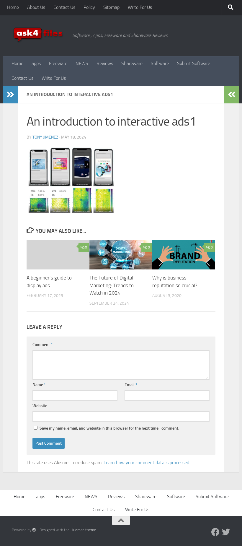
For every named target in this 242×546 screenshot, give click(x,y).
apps (36, 63)
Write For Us (140, 7)
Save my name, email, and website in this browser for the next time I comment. (109, 428)
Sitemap (111, 7)
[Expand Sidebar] (10, 94)
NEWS (82, 63)
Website (39, 405)
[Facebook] (215, 532)
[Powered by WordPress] (34, 530)
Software (160, 63)
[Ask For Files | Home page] (39, 35)
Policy (89, 7)
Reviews (105, 63)
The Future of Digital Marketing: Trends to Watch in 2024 (111, 285)
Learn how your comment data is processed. (147, 462)
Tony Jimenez (45, 137)
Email (131, 384)
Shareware (132, 63)
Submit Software (193, 63)
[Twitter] (226, 532)
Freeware (58, 63)
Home (13, 7)
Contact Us (64, 7)
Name (39, 384)
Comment (42, 344)
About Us (36, 7)
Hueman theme (83, 530)
